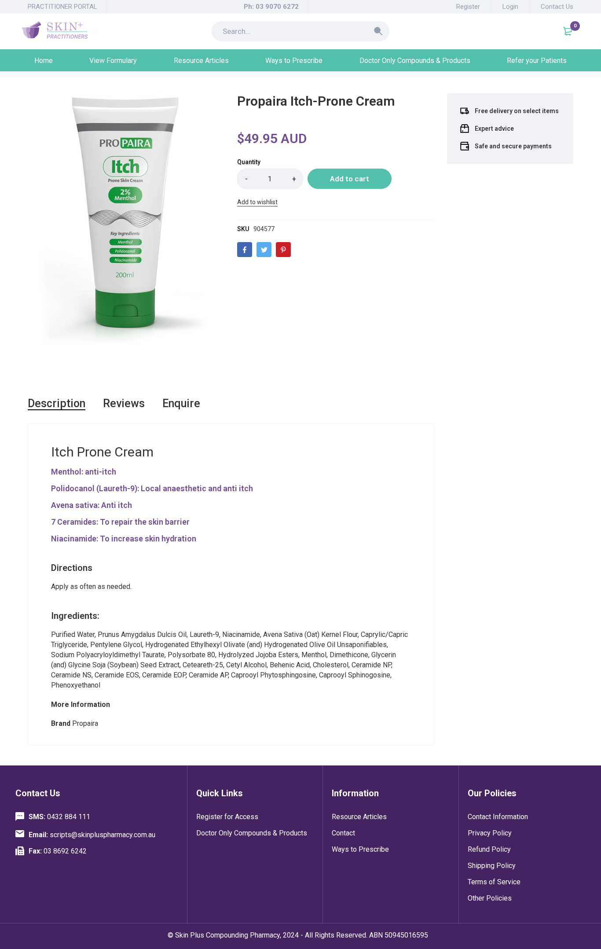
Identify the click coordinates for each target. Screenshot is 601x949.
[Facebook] (244, 249)
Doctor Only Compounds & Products (251, 833)
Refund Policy (489, 849)
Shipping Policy (492, 865)
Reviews (124, 403)
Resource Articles (359, 817)
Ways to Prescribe (360, 849)
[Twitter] (264, 249)
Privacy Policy (490, 833)
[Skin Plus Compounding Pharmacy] (58, 31)
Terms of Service (494, 882)
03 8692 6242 (58, 851)
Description (56, 403)
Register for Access (227, 817)
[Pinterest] (283, 249)
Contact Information (498, 817)
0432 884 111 (59, 817)
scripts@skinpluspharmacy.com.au (92, 835)
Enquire (181, 403)
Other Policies (490, 898)
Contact (343, 833)
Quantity (248, 162)
